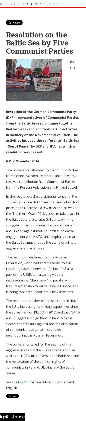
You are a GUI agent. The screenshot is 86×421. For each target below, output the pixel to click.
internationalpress (29, 3)
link (20, 382)
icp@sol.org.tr (12, 416)
